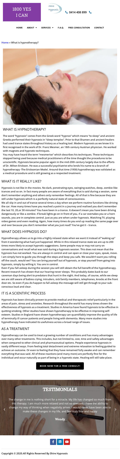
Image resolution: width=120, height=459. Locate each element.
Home (5, 42)
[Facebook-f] (53, 442)
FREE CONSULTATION (79, 27)
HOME (19, 27)
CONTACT (99, 27)
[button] (4, 409)
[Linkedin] (60, 442)
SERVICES (46, 27)
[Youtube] (67, 442)
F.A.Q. (61, 27)
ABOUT (30, 27)
